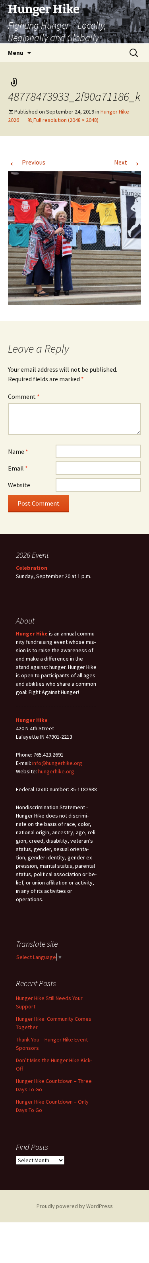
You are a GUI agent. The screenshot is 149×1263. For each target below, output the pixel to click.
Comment (24, 396)
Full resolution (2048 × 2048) (66, 120)
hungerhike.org (56, 771)
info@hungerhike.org (57, 763)
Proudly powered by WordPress (75, 1206)
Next (127, 162)
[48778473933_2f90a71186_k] (74, 237)
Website (19, 485)
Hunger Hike (32, 633)
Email (18, 468)
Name (18, 451)
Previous (26, 162)
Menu (15, 53)
